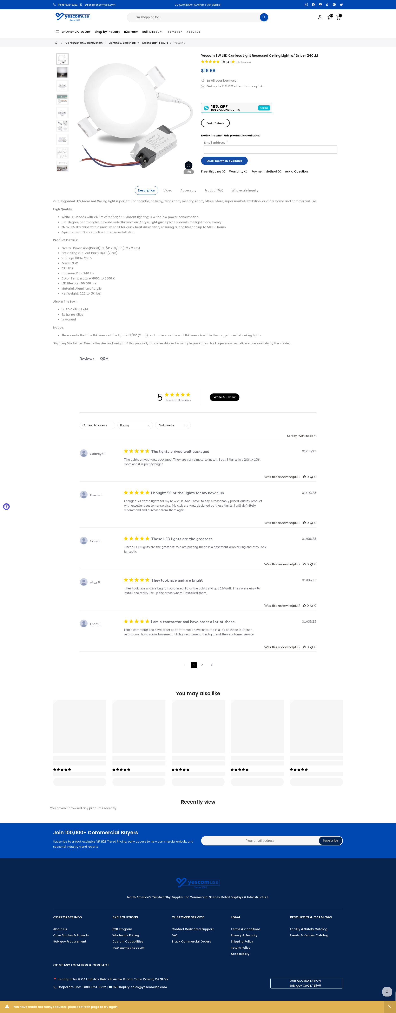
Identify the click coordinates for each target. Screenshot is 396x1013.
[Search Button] (264, 17)
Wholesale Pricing (125, 935)
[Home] (56, 42)
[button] (62, 59)
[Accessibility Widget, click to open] (6, 506)
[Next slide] (189, 116)
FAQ (175, 935)
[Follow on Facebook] (313, 4)
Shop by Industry (107, 32)
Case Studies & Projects (71, 935)
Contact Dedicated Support (193, 929)
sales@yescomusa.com (100, 4)
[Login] (320, 17)
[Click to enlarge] (188, 165)
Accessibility (240, 954)
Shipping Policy (242, 941)
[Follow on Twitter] (341, 4)
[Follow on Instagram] (306, 4)
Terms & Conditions (245, 929)
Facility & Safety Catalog (308, 929)
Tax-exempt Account (128, 948)
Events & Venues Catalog (309, 935)
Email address (216, 143)
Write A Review (224, 397)
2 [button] (202, 665)
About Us (193, 32)
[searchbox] (97, 425)
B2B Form (131, 32)
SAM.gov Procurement (69, 941)
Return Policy (240, 948)
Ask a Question (296, 171)
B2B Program (122, 929)
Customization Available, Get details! (175, 4)
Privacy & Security (244, 935)
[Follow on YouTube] (320, 4)
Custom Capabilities (127, 941)
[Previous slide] (78, 116)
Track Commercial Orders (191, 941)
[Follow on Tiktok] (327, 4)
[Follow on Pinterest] (334, 4)
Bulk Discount (152, 32)
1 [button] (194, 665)
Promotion (174, 32)
